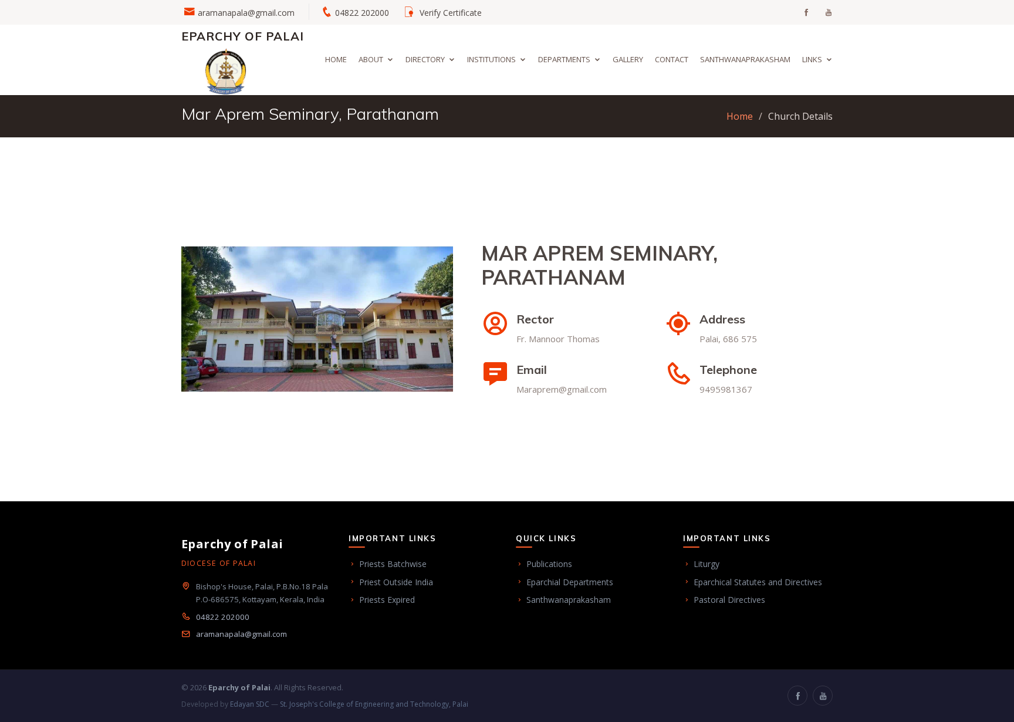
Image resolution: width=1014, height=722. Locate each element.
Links (812, 59)
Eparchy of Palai (242, 36)
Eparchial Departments (569, 582)
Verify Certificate (451, 12)
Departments (564, 59)
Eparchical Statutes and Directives (758, 582)
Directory (425, 59)
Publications (549, 563)
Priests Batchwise (393, 563)
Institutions (491, 59)
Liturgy (706, 563)
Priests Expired (387, 599)
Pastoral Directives (729, 599)
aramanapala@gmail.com (246, 12)
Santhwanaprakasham (745, 59)
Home (336, 59)
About (371, 59)
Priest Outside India (396, 582)
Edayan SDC (249, 704)
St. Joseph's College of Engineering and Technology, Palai (374, 704)
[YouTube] (823, 696)
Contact (671, 59)
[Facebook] (797, 696)
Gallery (628, 59)
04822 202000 (222, 617)
